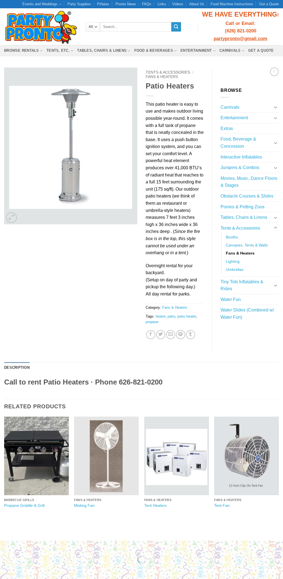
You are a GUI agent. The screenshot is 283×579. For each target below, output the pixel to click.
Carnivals (229, 50)
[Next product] (274, 71)
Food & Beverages (153, 50)
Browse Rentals (21, 50)
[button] (11, 217)
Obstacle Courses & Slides (247, 196)
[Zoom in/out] (5, 546)
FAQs (146, 4)
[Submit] (176, 27)
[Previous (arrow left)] (5, 569)
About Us (196, 4)
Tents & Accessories (168, 72)
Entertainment (196, 50)
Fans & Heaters (162, 77)
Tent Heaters (155, 505)
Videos (177, 4)
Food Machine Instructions (232, 4)
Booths (232, 237)
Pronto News (126, 4)
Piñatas (103, 4)
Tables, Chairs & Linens (102, 50)
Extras (227, 128)
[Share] (37, 546)
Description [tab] (17, 367)
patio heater (186, 316)
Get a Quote (269, 4)
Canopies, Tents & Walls (247, 245)
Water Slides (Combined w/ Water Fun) (247, 314)
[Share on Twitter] (160, 334)
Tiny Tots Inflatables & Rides (242, 285)
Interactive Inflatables (241, 157)
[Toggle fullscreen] (21, 546)
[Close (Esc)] (54, 546)
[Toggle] (275, 107)
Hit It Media (190, 530)
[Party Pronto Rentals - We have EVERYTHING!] (40, 27)
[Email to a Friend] (170, 334)
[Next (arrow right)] (21, 569)
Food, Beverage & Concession (238, 143)
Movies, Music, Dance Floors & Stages (249, 182)
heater (160, 316)
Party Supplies (79, 4)
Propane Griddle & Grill (24, 505)
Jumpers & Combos (240, 167)
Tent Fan (222, 505)
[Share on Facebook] (150, 334)
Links (162, 4)
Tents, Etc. (58, 50)
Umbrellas (234, 269)
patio (171, 316)
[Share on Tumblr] (190, 334)
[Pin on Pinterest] (180, 334)
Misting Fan (84, 505)
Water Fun (231, 299)
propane (152, 322)
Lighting (233, 261)
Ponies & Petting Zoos (242, 206)
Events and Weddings (39, 4)
